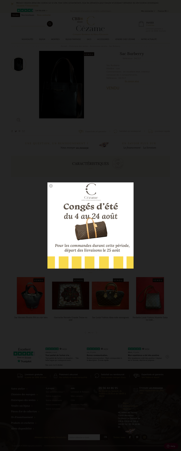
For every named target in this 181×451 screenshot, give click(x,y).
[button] (51, 186)
